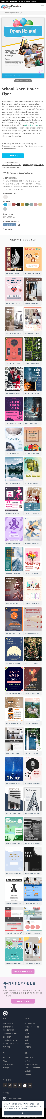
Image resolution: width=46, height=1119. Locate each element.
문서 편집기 (7, 1037)
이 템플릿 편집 (12, 156)
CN (20, 167)
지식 (26, 1040)
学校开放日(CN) (39, 165)
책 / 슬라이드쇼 (30, 1023)
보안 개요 (28, 1071)
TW (18, 167)
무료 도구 (28, 1043)
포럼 (26, 1030)
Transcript (8, 229)
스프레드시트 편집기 (10, 1043)
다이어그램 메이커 (9, 1030)
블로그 (27, 1037)
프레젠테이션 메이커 (10, 1040)
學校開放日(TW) (28, 165)
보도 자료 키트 (8, 1064)
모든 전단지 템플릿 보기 (23, 971)
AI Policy (28, 1061)
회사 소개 (6, 1057)
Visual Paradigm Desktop (27, 1)
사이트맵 (28, 1047)
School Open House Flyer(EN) (11, 165)
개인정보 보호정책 (31, 1064)
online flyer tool (31, 125)
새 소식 (5, 1061)
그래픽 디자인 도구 (10, 1033)
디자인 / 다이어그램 (32, 1027)
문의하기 (6, 1068)
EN (15, 167)
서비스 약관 (29, 1057)
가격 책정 (6, 1047)
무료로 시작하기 (23, 1001)
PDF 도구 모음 (8, 1023)
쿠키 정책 (28, 1106)
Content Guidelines (32, 1068)
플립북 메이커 (8, 1027)
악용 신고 (28, 1074)
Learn (27, 1033)
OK (23, 1113)
